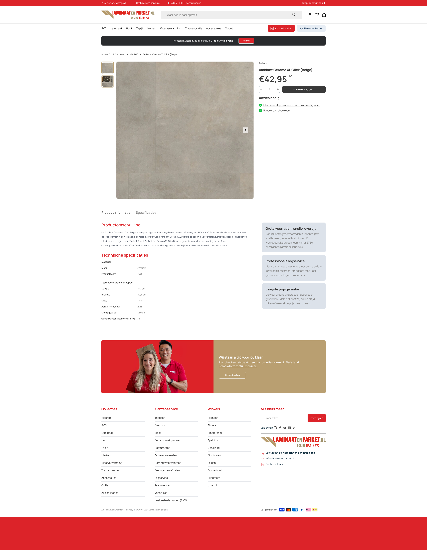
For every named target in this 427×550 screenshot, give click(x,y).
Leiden (212, 463)
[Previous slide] (124, 130)
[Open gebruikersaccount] (310, 15)
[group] (107, 68)
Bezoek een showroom (277, 110)
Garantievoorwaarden (168, 463)
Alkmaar (213, 418)
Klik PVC (134, 54)
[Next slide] (245, 130)
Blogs (158, 433)
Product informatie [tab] (115, 212)
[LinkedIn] (289, 427)
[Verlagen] (261, 89)
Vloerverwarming (170, 28)
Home (104, 54)
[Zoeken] (294, 15)
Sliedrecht (214, 478)
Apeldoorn (214, 440)
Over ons (160, 425)
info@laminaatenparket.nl (280, 458)
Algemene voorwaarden (112, 509)
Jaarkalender (162, 485)
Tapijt (139, 28)
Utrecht (212, 485)
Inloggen (160, 418)
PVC (104, 28)
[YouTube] (284, 427)
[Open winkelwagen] (324, 15)
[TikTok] (294, 427)
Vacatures (161, 493)
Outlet (229, 28)
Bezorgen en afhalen (167, 470)
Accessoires (213, 28)
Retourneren (162, 448)
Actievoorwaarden (166, 455)
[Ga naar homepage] (127, 15)
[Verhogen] (277, 89)
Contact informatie (276, 464)
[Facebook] (280, 427)
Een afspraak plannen (168, 440)
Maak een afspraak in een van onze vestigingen (291, 105)
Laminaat (116, 28)
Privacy (129, 509)
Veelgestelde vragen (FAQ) (171, 500)
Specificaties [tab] (146, 212)
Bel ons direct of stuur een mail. (238, 366)
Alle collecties (109, 493)
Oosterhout (215, 470)
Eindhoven (214, 455)
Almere (212, 425)
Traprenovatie (193, 28)
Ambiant (263, 63)
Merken (151, 28)
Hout (129, 28)
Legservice (161, 478)
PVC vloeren (118, 54)
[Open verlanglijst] (317, 15)
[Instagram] (275, 427)
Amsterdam (215, 433)
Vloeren (106, 418)
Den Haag (214, 448)
